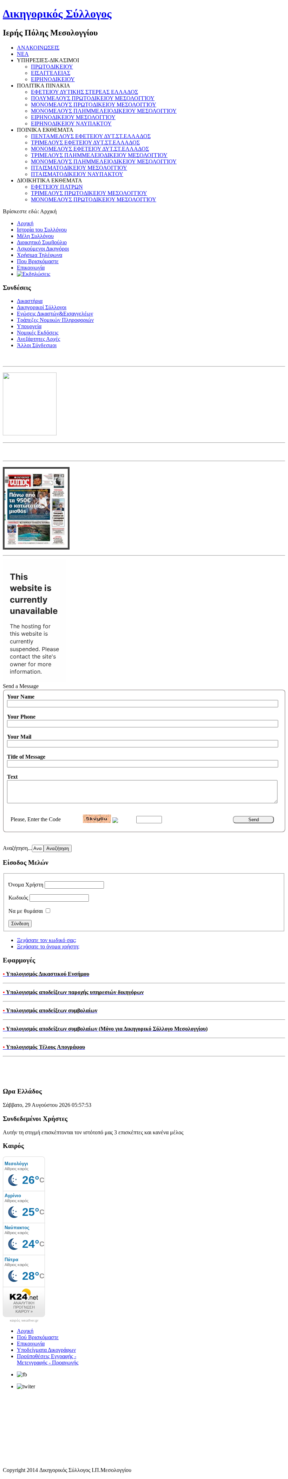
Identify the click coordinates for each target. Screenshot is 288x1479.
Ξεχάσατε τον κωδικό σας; (46, 940)
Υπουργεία (29, 326)
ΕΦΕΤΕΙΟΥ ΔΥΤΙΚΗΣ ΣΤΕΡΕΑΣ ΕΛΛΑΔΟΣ (84, 92)
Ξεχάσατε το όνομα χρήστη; (48, 946)
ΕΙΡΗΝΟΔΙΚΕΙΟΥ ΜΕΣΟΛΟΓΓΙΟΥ (73, 117)
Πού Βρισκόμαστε (38, 1337)
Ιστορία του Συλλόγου (42, 230)
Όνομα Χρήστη (25, 885)
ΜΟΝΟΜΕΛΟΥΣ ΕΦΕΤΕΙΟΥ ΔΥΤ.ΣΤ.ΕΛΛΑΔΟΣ (90, 149)
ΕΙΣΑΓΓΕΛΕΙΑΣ (50, 73)
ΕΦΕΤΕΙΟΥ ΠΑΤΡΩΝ (57, 187)
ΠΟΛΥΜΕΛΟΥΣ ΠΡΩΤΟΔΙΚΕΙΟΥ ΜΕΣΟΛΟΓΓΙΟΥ (93, 98)
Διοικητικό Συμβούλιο (42, 242)
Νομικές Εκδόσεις (37, 333)
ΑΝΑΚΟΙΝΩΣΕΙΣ (38, 48)
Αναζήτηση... (17, 848)
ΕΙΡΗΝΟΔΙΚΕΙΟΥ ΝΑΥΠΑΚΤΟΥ (71, 124)
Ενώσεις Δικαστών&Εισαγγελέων (55, 314)
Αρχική (25, 223)
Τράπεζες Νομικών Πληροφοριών (55, 320)
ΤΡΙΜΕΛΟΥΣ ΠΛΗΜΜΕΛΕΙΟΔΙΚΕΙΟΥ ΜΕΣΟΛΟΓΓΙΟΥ (99, 155)
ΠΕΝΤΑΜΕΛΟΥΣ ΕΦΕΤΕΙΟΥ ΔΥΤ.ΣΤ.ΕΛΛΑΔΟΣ (91, 136)
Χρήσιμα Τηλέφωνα (39, 255)
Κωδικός (18, 898)
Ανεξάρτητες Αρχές (38, 339)
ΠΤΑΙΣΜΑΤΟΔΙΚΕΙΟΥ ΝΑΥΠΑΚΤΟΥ (77, 174)
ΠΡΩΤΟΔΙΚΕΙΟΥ (52, 67)
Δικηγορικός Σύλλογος (57, 13)
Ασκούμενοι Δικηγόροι (43, 249)
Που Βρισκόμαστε (38, 261)
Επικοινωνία (31, 268)
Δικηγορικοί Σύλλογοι (41, 307)
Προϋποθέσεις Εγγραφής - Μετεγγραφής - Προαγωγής (47, 1359)
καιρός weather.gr (24, 1320)
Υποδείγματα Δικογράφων (46, 1350)
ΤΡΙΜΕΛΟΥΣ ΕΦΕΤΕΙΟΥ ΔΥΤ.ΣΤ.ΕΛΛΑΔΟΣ (85, 142)
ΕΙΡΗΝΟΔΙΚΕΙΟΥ (53, 79)
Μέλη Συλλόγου (35, 236)
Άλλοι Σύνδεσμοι (37, 345)
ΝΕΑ (23, 54)
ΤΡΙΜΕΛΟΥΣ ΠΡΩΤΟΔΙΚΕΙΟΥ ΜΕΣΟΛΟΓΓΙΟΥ (89, 193)
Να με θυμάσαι (25, 911)
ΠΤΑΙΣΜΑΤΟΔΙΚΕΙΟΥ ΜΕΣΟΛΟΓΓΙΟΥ (79, 168)
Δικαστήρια (29, 301)
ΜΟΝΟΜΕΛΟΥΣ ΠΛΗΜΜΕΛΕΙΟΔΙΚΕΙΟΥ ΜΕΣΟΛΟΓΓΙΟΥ (104, 111)
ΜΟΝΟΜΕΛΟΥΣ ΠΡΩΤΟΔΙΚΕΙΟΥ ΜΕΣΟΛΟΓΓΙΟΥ (93, 105)
